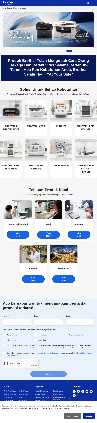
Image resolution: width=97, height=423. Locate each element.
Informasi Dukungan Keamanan (59, 398)
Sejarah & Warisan (10, 394)
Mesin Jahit (42, 340)
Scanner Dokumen (76, 335)
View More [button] (18, 234)
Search (88, 3)
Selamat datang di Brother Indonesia (14, 8)
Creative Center (58, 394)
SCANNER (60, 126)
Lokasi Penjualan (40, 400)
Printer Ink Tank (12, 335)
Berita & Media (23, 391)
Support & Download (41, 391)
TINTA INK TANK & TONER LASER (86, 168)
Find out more (72, 416)
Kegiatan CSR (8, 400)
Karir (20, 397)
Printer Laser (43, 335)
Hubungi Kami (23, 394)
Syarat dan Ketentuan (52, 353)
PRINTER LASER (36, 126)
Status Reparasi (58, 391)
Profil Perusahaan (10, 391)
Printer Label (11, 340)
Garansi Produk (40, 394)
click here (65, 408)
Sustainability (23, 400)
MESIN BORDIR (61, 165)
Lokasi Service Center (42, 397)
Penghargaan (8, 397)
